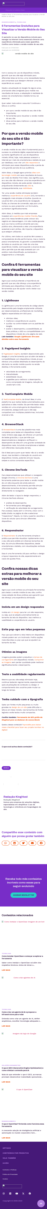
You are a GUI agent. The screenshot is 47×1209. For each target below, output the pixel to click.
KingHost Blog (6, 14)
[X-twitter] (23, 1193)
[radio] (38, 747)
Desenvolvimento (9, 22)
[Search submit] (3, 10)
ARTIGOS (7, 1148)
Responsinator (9, 536)
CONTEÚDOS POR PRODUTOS (16, 1153)
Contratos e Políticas (10, 1170)
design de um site (19, 707)
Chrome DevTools (24, 478)
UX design (15, 612)
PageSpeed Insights (11, 354)
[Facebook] (30, 1193)
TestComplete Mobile (12, 399)
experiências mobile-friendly (25, 216)
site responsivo (32, 163)
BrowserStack (9, 430)
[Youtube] (17, 1193)
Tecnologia (21, 22)
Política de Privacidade (10, 1174)
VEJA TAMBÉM (9, 1158)
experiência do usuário (20, 196)
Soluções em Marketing (11, 1065)
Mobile (6, 768)
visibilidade (27, 188)
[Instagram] (4, 1193)
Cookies (5, 1179)
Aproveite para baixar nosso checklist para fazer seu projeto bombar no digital (23, 727)
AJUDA (6, 1163)
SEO (29, 186)
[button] (6, 843)
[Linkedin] (10, 1193)
